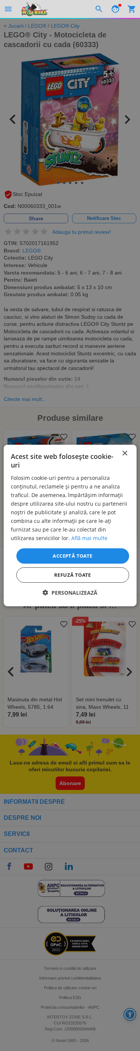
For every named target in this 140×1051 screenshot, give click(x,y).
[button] (70, 592)
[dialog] (69, 525)
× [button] (124, 453)
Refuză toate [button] (72, 575)
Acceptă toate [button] (72, 555)
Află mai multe (89, 538)
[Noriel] (34, 8)
